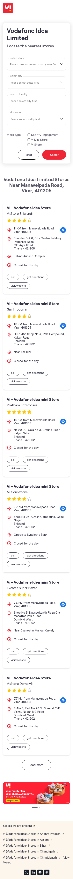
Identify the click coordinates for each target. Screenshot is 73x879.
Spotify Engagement (45, 134)
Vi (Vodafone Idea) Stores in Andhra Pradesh (32, 833)
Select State (18, 58)
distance (15, 112)
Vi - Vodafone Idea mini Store (33, 303)
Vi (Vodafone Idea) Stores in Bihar (24, 845)
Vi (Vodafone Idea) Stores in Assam (26, 839)
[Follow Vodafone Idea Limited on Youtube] (40, 872)
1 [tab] (33, 808)
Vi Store (36, 144)
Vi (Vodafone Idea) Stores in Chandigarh (29, 851)
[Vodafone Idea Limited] (8, 8)
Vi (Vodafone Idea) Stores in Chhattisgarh (30, 857)
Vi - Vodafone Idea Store (29, 208)
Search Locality (18, 94)
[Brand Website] (47, 872)
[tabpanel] (36, 793)
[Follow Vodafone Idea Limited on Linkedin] (33, 872)
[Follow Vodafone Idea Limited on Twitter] (26, 872)
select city (16, 75)
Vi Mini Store (39, 139)
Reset (28, 154)
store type (14, 134)
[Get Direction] (63, 230)
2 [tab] (40, 808)
